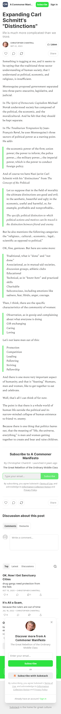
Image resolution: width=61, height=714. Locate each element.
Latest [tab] (15, 566)
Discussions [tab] (27, 566)
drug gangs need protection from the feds (21, 585)
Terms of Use (46, 483)
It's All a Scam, (13, 602)
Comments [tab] (10, 526)
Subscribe (42, 4)
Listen (54, 44)
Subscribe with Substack (33, 675)
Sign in (54, 4)
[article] (30, 585)
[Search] (55, 566)
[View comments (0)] (13, 53)
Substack (14, 707)
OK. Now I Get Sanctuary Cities (19, 577)
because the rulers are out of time (21, 606)
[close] (51, 622)
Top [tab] (6, 566)
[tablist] (17, 526)
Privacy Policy (40, 689)
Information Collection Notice (36, 486)
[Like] (6, 53)
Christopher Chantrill (22, 43)
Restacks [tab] (24, 526)
